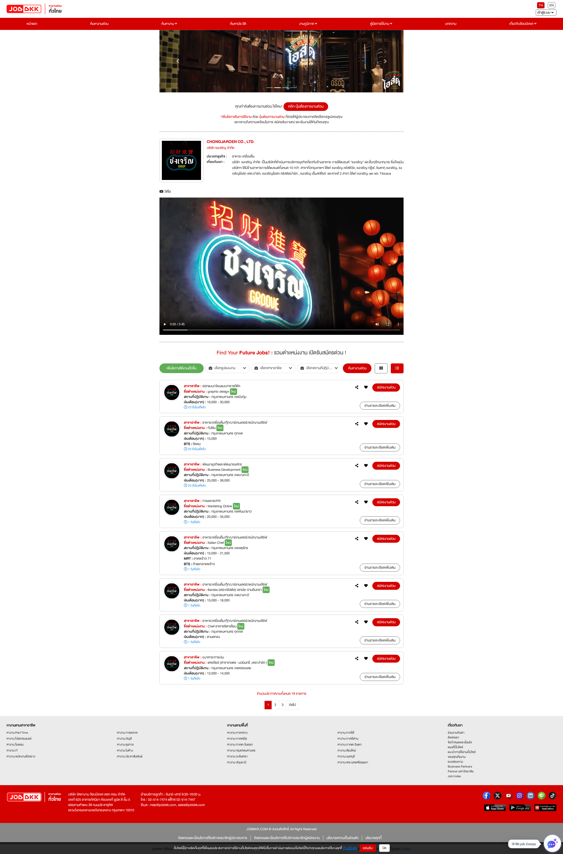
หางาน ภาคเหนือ (237, 738)
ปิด (384, 848)
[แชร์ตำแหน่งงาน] (357, 387)
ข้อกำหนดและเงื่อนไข (460, 742)
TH (541, 5)
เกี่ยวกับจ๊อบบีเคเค (521, 24)
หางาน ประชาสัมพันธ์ (130, 756)
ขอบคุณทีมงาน (457, 756)
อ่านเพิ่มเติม (350, 848)
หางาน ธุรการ (125, 744)
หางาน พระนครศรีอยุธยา (353, 762)
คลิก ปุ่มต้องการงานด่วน (306, 106)
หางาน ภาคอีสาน (348, 738)
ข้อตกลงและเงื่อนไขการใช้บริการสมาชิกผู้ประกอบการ (212, 838)
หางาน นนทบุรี (346, 756)
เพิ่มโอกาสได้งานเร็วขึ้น (181, 368)
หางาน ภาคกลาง (237, 732)
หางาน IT (12, 750)
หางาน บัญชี (124, 738)
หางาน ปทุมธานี (236, 762)
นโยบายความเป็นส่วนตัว (342, 838)
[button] (177, 61)
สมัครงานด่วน (386, 387)
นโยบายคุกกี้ (373, 838)
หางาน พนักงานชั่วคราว (21, 756)
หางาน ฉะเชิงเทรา (237, 756)
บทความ (450, 24)
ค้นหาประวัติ (238, 24)
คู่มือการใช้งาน (380, 24)
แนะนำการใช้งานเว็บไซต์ (462, 752)
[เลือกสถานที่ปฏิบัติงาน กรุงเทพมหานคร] (319, 368)
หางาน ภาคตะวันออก (240, 744)
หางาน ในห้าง (125, 750)
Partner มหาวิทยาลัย (460, 771)
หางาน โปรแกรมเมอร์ (19, 738)
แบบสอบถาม (455, 761)
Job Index (454, 776)
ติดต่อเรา (453, 737)
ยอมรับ (368, 848)
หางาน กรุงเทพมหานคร (241, 750)
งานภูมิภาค (307, 24)
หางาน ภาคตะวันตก (350, 744)
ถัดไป (292, 705)
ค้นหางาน (168, 24)
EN (551, 5)
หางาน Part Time (17, 732)
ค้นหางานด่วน (99, 24)
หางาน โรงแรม (15, 744)
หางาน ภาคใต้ (346, 732)
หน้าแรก (32, 24)
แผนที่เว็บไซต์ (455, 747)
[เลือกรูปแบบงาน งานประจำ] (227, 368)
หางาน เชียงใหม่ (347, 750)
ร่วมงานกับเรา (456, 732)
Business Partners (460, 766)
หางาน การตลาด (127, 732)
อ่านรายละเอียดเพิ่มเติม (379, 406)
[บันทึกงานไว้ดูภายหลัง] (366, 387)
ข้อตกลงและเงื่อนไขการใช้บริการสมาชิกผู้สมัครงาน (287, 838)
